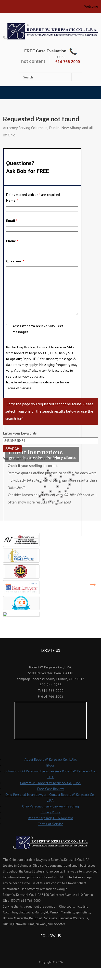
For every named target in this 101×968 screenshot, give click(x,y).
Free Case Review (50, 789)
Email (11, 220)
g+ (57, 944)
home (5, 5)
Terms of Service (50, 824)
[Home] (50, 31)
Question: (15, 261)
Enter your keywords (20, 433)
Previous (8, 583)
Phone (12, 241)
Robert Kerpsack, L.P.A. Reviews (50, 818)
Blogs (50, 765)
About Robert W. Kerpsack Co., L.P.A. (51, 759)
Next (93, 583)
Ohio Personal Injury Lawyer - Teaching (50, 806)
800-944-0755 (50, 685)
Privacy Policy (51, 812)
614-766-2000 (67, 62)
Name (12, 200)
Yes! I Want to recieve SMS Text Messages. (38, 329)
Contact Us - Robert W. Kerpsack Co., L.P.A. (50, 783)
